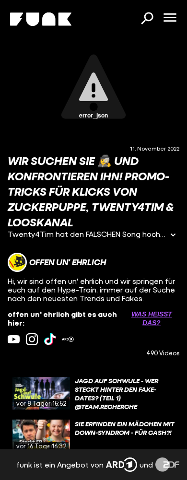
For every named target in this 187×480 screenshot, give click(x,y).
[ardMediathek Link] (68, 339)
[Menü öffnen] (169, 18)
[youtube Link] (14, 339)
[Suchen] (146, 19)
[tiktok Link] (50, 339)
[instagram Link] (32, 339)
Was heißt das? (151, 318)
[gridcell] (93, 393)
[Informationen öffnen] (173, 236)
